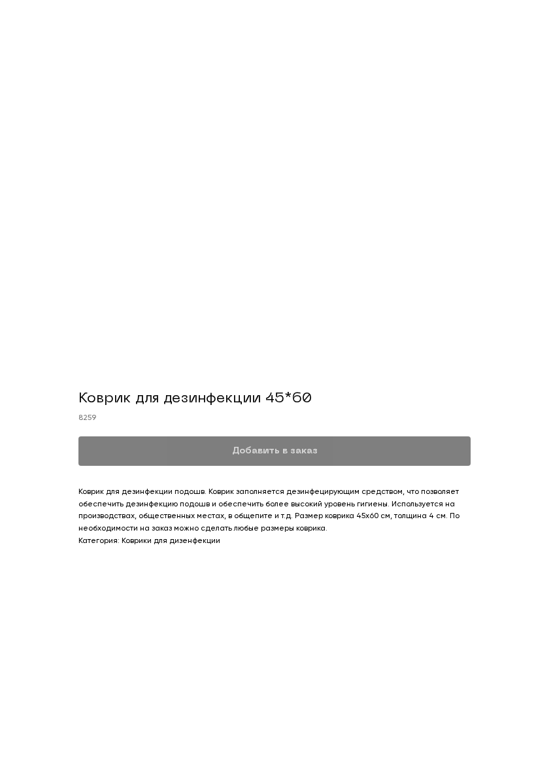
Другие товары (53, 19)
